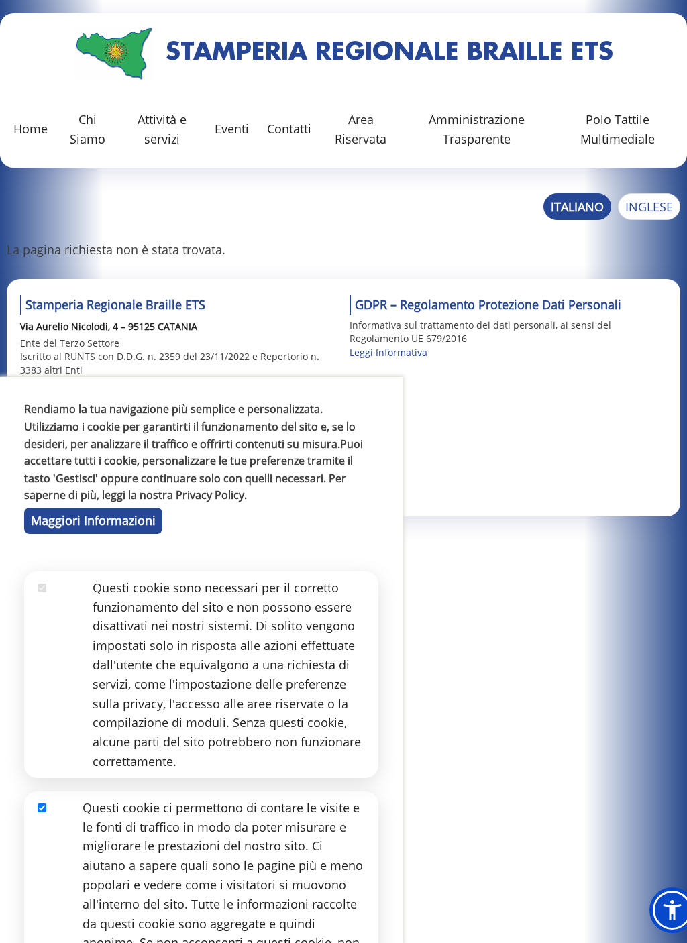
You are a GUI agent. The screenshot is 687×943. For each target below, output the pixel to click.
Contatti (289, 129)
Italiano (577, 207)
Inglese (649, 207)
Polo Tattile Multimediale (617, 129)
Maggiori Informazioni (93, 520)
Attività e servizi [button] (162, 129)
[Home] (114, 53)
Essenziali (65, 607)
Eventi (232, 129)
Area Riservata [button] (360, 129)
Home (30, 129)
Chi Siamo (87, 129)
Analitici (60, 827)
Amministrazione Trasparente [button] (477, 129)
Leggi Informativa (388, 352)
